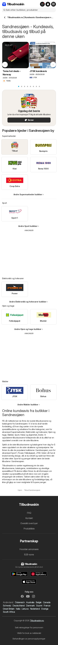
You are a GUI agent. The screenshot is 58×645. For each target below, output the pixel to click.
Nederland (35, 608)
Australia (30, 602)
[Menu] (53, 4)
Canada (46, 602)
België (39, 602)
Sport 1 (14, 453)
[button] (47, 4)
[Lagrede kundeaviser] (42, 4)
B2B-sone (29, 554)
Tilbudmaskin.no (37, 620)
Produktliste (29, 528)
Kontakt (29, 518)
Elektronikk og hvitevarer (36, 432)
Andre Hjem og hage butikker (27, 329)
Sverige (44, 608)
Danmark (30, 605)
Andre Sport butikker (28, 226)
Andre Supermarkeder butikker (28, 194)
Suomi (39, 605)
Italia (18, 608)
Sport (17, 435)
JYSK (38, 453)
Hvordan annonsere (28, 549)
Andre (40, 435)
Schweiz (7, 605)
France (47, 605)
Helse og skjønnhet (28, 435)
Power (21, 453)
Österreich (20, 602)
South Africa (9, 611)
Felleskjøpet (29, 453)
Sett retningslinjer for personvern (29, 627)
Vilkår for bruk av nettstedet (29, 633)
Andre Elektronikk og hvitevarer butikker (28, 301)
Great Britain (8, 608)
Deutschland (18, 605)
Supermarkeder (18, 432)
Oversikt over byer (29, 523)
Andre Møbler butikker (27, 404)
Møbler (11, 435)
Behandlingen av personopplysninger (29, 638)
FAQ (29, 512)
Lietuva (25, 608)
